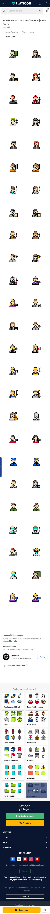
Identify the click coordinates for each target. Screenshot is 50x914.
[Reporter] (14, 507)
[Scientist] (14, 530)
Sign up (25, 871)
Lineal (31, 32)
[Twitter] (19, 859)
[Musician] (36, 394)
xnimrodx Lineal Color (16, 666)
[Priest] (14, 484)
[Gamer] (36, 281)
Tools (5, 837)
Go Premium (25, 823)
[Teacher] (14, 54)
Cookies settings (36, 880)
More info (13, 641)
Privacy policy (27, 877)
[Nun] (36, 416)
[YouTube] (37, 859)
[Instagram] (31, 859)
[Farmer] (14, 235)
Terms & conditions (12, 877)
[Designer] (14, 167)
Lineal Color (10, 36)
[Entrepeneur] (36, 54)
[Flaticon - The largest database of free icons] (21, 3)
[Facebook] (13, 859)
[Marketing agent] (36, 349)
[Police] (14, 462)
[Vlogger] (14, 597)
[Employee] (14, 213)
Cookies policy (40, 877)
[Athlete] (14, 122)
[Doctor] (14, 190)
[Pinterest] (25, 859)
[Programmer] (14, 99)
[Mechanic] (36, 371)
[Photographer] (14, 439)
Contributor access (25, 816)
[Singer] (36, 77)
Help (5, 842)
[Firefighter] (36, 99)
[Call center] (14, 145)
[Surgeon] (36, 552)
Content (7, 832)
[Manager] (36, 326)
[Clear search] (34, 11)
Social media (25, 853)
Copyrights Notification (18, 880)
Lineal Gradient (11, 32)
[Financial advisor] (14, 258)
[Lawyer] (36, 303)
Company (7, 848)
